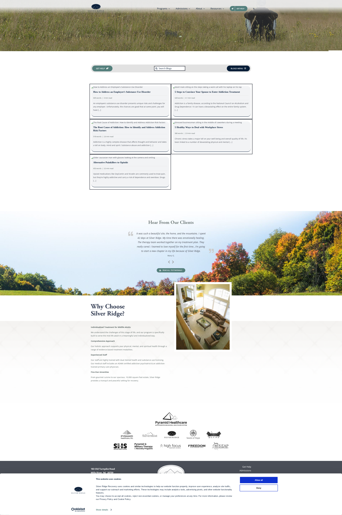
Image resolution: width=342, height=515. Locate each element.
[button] (253, 8)
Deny (258, 488)
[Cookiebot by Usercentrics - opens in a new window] (78, 510)
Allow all (259, 480)
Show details (102, 510)
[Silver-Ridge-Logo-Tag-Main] (96, 5)
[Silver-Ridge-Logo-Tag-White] (171, 466)
